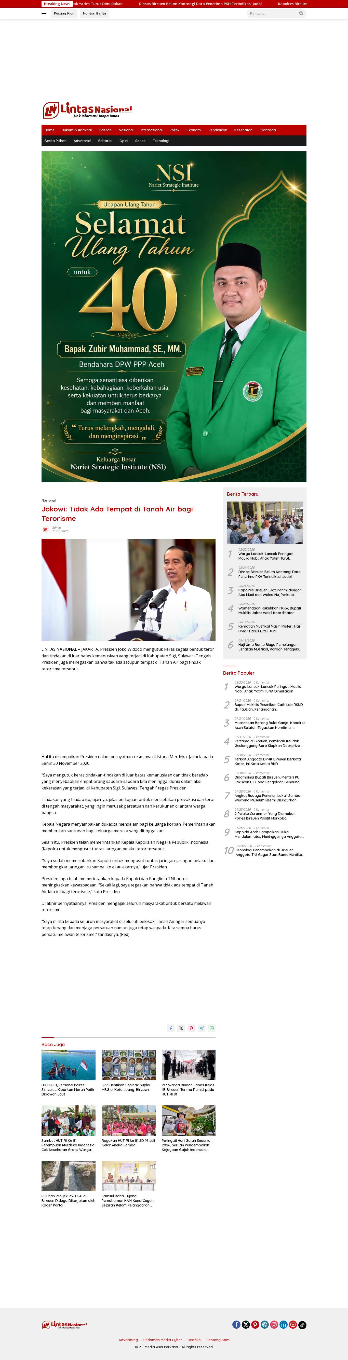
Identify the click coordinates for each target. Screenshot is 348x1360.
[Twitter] (246, 1325)
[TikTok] (302, 1325)
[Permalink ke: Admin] (46, 529)
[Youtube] (293, 1325)
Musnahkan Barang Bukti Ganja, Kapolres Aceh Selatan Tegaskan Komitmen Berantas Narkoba (270, 725)
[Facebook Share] (171, 1028)
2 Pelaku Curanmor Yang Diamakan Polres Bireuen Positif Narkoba (265, 816)
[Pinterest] (255, 1325)
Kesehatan (243, 130)
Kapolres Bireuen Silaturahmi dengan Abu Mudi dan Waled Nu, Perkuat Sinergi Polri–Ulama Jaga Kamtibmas (270, 592)
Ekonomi (194, 130)
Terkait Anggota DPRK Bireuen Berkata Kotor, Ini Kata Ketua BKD (268, 761)
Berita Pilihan (55, 140)
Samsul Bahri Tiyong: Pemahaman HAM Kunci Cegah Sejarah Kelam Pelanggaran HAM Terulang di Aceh (128, 1201)
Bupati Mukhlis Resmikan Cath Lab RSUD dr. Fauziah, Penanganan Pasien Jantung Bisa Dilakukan (269, 707)
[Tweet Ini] (181, 1028)
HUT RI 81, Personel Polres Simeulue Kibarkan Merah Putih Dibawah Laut (68, 1090)
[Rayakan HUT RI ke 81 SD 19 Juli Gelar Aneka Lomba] (129, 1120)
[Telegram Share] (201, 1028)
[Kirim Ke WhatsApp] (212, 1028)
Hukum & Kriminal (77, 130)
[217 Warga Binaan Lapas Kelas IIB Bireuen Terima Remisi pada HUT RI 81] (189, 1065)
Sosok (140, 140)
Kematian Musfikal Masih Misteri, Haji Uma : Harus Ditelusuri (269, 628)
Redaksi (194, 1340)
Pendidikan (218, 130)
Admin (56, 527)
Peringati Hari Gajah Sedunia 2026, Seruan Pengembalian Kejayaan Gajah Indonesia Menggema (186, 1145)
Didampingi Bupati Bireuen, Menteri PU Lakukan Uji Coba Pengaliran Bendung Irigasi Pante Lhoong (267, 779)
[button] (301, 13)
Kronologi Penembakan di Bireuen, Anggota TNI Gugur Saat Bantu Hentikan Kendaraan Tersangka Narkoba (270, 852)
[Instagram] (274, 1325)
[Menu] (45, 13)
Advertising (128, 1340)
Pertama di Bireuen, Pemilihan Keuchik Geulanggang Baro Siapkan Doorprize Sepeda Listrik (267, 743)
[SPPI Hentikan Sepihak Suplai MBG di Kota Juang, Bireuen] (129, 1065)
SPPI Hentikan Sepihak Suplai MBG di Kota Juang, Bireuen (126, 1087)
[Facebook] (236, 1325)
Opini (123, 140)
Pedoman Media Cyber (162, 1340)
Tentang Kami (218, 1340)
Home (50, 130)
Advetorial (82, 140)
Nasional (126, 130)
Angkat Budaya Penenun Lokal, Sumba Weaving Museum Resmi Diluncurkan (267, 797)
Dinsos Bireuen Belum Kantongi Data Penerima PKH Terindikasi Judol (144, 4)
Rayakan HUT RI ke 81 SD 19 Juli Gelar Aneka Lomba (128, 1142)
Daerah (105, 130)
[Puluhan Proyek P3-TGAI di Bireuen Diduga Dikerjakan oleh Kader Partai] (69, 1176)
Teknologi (161, 140)
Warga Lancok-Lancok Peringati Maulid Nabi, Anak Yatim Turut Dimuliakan (265, 556)
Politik (175, 130)
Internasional (152, 130)
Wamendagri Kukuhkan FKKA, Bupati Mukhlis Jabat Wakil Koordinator (269, 610)
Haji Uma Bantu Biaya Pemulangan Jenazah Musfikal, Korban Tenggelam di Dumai (270, 646)
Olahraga (268, 130)
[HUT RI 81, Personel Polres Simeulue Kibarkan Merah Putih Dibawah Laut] (69, 1065)
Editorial (105, 140)
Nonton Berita (94, 13)
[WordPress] (265, 1325)
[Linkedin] (283, 1325)
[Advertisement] (174, 60)
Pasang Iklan (64, 13)
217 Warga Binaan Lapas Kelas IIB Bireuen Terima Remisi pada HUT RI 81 (188, 1090)
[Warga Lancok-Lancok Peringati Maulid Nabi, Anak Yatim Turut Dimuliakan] (265, 523)
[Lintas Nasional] (87, 109)
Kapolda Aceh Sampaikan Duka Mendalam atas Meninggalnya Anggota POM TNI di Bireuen (268, 834)
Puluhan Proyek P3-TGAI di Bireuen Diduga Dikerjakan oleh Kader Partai (68, 1201)
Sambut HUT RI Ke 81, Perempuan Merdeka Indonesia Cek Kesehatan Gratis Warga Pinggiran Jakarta (68, 1145)
